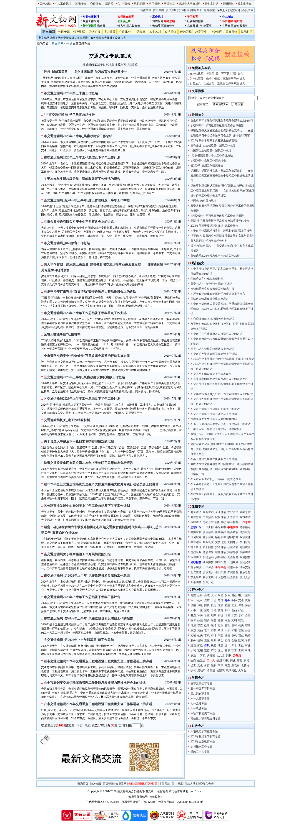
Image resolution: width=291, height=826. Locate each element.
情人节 (122, 25)
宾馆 (227, 640)
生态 (193, 660)
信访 (200, 640)
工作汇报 (208, 527)
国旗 (220, 605)
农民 (246, 660)
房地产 (201, 670)
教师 (234, 600)
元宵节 (101, 25)
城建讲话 (220, 552)
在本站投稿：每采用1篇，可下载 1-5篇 (216, 73)
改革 (227, 595)
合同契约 (245, 562)
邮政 (200, 645)
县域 (207, 595)
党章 (227, 650)
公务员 (122, 21)
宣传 (193, 620)
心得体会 (95, 3)
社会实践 (232, 577)
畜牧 (207, 615)
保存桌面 (222, 10)
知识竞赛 (232, 572)
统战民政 (196, 552)
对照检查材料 (91, 16)
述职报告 (80, 3)
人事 (193, 610)
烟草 (213, 615)
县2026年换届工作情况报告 (207, 165)
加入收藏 (95, 783)
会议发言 (208, 572)
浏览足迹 (234, 10)
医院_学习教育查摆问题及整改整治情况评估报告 (220, 220)
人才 (227, 630)
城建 (200, 605)
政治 (207, 625)
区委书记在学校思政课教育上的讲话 (212, 348)
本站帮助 (196, 10)
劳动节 (156, 25)
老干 (207, 630)
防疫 (207, 605)
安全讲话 (220, 547)
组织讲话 (196, 522)
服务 (193, 640)
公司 (200, 600)
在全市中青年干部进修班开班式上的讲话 (215, 409)
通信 (227, 635)
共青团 (211, 655)
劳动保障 (208, 552)
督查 (200, 625)
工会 (213, 600)
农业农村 (155, 31)
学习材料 (232, 522)
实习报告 (154, 3)
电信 (220, 600)
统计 (227, 645)
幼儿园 (220, 655)
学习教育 (192, 16)
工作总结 (45, 3)
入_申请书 (124, 3)
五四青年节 (168, 25)
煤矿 (207, 600)
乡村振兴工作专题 (201, 746)
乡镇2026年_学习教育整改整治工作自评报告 (217, 125)
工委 (234, 615)
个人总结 (227, 16)
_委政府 (140, 31)
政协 (220, 595)
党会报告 (232, 557)
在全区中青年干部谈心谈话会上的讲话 (214, 414)
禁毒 (207, 610)
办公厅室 (208, 522)
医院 (241, 640)
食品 (234, 610)
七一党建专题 (199, 703)
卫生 (207, 640)
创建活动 (208, 557)
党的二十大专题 (200, 751)
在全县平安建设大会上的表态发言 (211, 374)
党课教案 (196, 517)
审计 (193, 600)
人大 (213, 595)
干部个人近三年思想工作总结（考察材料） (216, 429)
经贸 (213, 620)
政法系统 (170, 31)
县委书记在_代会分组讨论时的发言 (212, 283)
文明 (234, 620)
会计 (248, 615)
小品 (224, 21)
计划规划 (232, 562)
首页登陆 (158, 10)
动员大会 (245, 577)
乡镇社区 (220, 557)
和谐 (234, 630)
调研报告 (228, 3)
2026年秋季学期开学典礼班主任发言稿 (214, 140)
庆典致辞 (220, 532)
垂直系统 (231, 31)
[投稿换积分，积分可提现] (220, 62)
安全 (234, 605)
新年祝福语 (89, 25)
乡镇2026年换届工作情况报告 (208, 160)
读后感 (238, 21)
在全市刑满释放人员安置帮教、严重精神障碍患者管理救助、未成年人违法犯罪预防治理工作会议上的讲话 (222, 308)
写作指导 (145, 10)
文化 (200, 665)
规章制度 (196, 567)
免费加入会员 (205, 783)
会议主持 (196, 572)
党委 (193, 595)
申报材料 (196, 532)
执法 (200, 620)
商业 (233, 660)
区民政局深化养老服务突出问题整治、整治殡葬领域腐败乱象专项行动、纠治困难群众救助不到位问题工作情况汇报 (222, 469)
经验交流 (245, 567)
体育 (207, 665)
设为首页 (82, 783)
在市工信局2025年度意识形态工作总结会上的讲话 (221, 424)
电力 (241, 595)
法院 (248, 595)
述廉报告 (208, 562)
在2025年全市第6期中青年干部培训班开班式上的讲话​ (223, 359)
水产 (241, 615)
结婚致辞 (245, 532)
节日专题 (64, 31)
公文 (248, 630)
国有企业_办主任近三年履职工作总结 (213, 145)
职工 (234, 650)
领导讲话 (79, 31)
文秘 (193, 635)
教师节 (244, 25)
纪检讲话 (220, 517)
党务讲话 (196, 512)
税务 (213, 645)
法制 (213, 665)
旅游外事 (232, 552)
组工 (193, 665)
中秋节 (226, 25)
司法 (248, 650)
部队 (213, 630)
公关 (200, 635)
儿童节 (191, 25)
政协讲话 (245, 517)
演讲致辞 (109, 31)
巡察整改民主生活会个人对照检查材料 (214, 419)
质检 (248, 600)
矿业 (241, 610)
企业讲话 (220, 512)
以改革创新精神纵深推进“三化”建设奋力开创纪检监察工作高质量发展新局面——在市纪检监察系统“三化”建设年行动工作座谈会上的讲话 (223, 190)
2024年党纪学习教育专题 (206, 736)
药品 (200, 630)
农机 (234, 635)
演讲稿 (109, 3)
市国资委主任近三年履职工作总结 (211, 150)
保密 (248, 605)
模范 (193, 605)
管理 (227, 625)
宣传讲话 (196, 557)
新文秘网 (48, 31)
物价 (220, 615)
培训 (227, 615)
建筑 (193, 645)
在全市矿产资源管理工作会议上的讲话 (214, 353)
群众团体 (208, 547)
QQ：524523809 (109, 801)
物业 (227, 620)
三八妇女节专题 (200, 693)
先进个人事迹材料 (190, 3)
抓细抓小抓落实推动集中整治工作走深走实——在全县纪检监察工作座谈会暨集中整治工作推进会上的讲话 (222, 175)
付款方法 (190, 783)
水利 (193, 650)
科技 (226, 660)
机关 (241, 625)
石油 (213, 635)
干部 (213, 610)
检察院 (220, 670)
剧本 (230, 21)
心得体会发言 (126, 16)
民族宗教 (232, 567)
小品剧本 (220, 527)
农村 (234, 625)
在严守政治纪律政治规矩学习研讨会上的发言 (218, 293)
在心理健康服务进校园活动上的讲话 (212, 318)
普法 (241, 630)
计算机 (201, 655)
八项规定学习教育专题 (204, 731)
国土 (220, 650)
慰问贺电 (232, 537)
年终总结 (169, 21)
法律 (213, 625)
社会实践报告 (195, 21)
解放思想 (245, 572)
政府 (200, 595)
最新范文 (198, 115)
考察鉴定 (245, 527)
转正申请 (196, 547)
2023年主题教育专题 (203, 741)
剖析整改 (220, 522)
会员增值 (247, 10)
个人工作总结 (63, 3)
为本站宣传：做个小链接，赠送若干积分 (217, 78)
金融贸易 (186, 31)
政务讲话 (208, 512)
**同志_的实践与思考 (203, 200)
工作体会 (208, 567)
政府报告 (245, 557)
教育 (220, 610)
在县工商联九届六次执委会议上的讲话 (214, 459)
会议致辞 (208, 532)
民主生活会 (244, 3)
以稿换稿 (132, 64)
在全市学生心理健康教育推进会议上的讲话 (216, 333)
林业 (248, 645)
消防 (220, 635)
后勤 (213, 640)
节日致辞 (245, 542)
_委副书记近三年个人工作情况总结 (212, 155)
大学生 (242, 670)
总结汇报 (94, 31)
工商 (241, 650)
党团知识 (232, 542)
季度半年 (196, 577)
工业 (241, 645)
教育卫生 (201, 31)
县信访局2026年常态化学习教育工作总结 (215, 255)
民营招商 (208, 517)
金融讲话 (245, 552)
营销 (200, 650)
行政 (220, 625)
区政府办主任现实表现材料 (207, 278)
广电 (213, 650)
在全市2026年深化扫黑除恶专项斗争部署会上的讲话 (222, 120)
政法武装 (232, 547)
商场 (220, 630)
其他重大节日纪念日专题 (206, 718)
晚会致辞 (232, 532)
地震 (220, 645)
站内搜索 (209, 10)
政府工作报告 (91, 21)
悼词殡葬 (196, 537)
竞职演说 (208, 537)
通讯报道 (220, 572)
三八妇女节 (133, 25)
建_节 (199, 25)
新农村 (235, 665)
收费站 (245, 665)
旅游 (193, 630)
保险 (241, 605)
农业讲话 (232, 512)
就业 (241, 635)
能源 (220, 620)
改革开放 (208, 582)
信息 (193, 625)
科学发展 (208, 577)
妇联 (228, 655)
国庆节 (235, 25)
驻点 (193, 615)
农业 (193, 655)
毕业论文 (169, 3)
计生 (200, 610)
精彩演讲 (220, 537)
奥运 (213, 605)
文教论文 (220, 542)
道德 (207, 650)
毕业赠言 (196, 542)
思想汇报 (139, 3)
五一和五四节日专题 (203, 688)
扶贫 (193, 670)
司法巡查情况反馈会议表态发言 (210, 298)
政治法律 (245, 537)
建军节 (207, 25)
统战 (241, 620)
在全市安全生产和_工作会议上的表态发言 (216, 479)
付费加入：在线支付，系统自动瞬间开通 (217, 83)
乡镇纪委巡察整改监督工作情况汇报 (212, 288)
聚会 (220, 640)
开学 (234, 645)
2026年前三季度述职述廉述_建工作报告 (214, 225)
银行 (227, 610)
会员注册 (171, 10)
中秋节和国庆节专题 (203, 713)
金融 (234, 640)
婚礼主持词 (211, 3)
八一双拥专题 (199, 708)
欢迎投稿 (183, 10)
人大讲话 (232, 517)
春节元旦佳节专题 (201, 683)
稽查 (227, 665)
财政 (234, 595)
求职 (207, 635)
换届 (219, 660)
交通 (70, 43)
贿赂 (239, 660)
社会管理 (216, 31)
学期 (220, 665)
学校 (248, 640)
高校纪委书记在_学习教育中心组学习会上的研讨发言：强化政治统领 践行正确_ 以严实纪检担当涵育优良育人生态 (222, 449)
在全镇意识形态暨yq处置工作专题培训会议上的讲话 (222, 394)
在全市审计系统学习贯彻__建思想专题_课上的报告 (221, 230)
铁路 (248, 635)
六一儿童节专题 (200, 698)
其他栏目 (247, 31)
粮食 (207, 620)
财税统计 (245, 547)
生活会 (201, 660)
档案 (227, 605)
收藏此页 (120, 64)
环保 (200, 615)
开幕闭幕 (196, 582)
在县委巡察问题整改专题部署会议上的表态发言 (219, 379)
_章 (128, 21)
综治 (248, 625)
